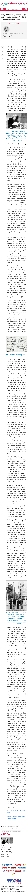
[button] (25, 9)
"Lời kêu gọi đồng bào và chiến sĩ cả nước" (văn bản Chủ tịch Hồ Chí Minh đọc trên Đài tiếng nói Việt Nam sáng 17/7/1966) (6, 852)
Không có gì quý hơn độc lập (8, 828)
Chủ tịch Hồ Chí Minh (13, 826)
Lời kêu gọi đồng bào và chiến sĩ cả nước (11, 831)
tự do (18, 828)
